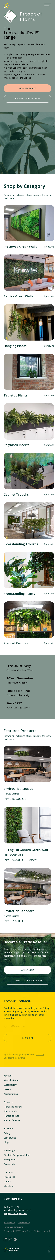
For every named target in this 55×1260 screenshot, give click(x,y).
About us (8, 1075)
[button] (47, 5)
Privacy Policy (9, 1222)
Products (8, 1102)
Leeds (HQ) (9, 1176)
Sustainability (10, 1084)
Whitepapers (10, 1159)
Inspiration (9, 1128)
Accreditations (11, 1093)
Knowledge (9, 1150)
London (7, 1181)
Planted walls (10, 1111)
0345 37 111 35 (11, 1206)
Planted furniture (12, 1120)
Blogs (6, 1142)
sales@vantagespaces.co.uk (17, 1210)
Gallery (7, 1133)
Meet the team (11, 1080)
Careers (7, 1089)
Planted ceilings (11, 1115)
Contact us (13, 1198)
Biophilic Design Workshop (17, 1155)
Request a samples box (15, 1213)
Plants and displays (13, 1106)
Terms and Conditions (13, 1227)
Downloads (9, 1164)
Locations (8, 1172)
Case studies (10, 1137)
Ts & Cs (40, 1054)
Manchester (9, 1186)
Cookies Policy (24, 1222)
